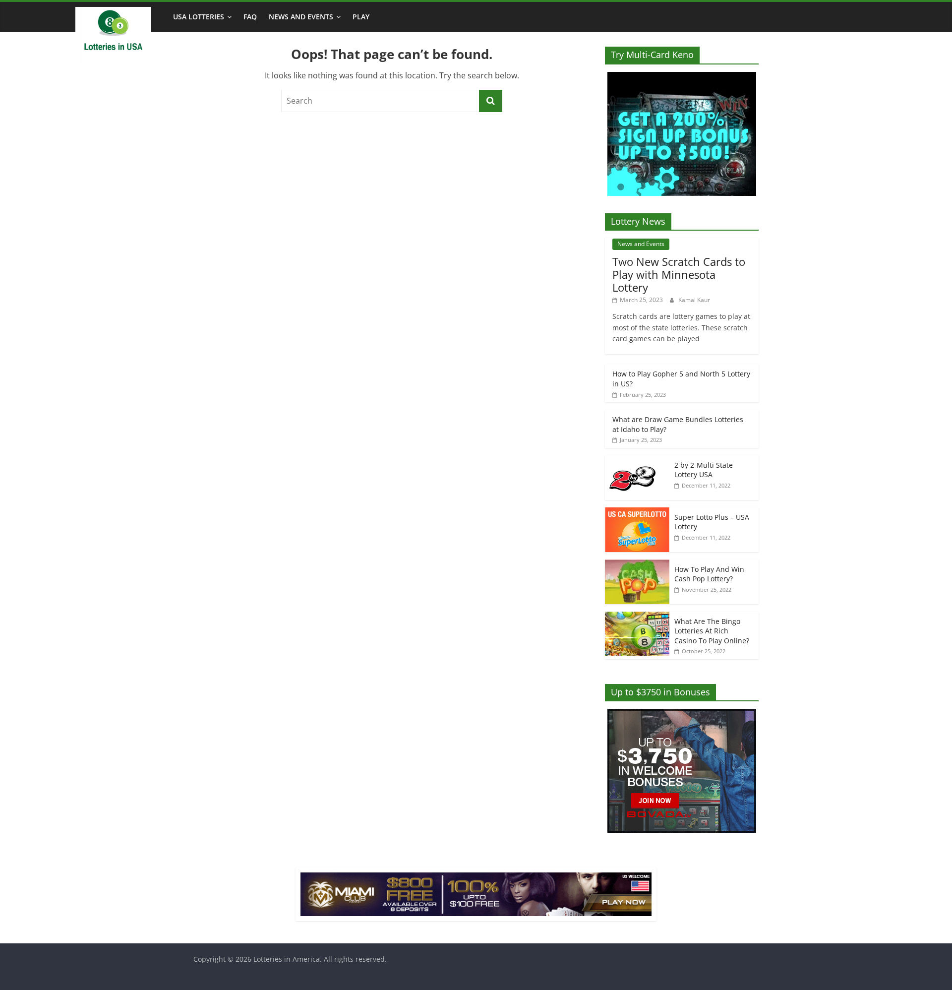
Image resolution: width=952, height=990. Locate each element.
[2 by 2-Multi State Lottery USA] (637, 460)
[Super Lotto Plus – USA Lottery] (637, 512)
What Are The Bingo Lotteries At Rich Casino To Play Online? (711, 631)
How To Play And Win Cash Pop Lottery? (709, 574)
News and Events (301, 16)
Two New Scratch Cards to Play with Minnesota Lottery (678, 274)
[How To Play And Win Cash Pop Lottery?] (637, 564)
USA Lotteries (198, 16)
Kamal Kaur (694, 300)
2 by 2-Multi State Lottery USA (703, 470)
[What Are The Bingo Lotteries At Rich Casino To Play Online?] (637, 616)
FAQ (250, 16)
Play (361, 16)
